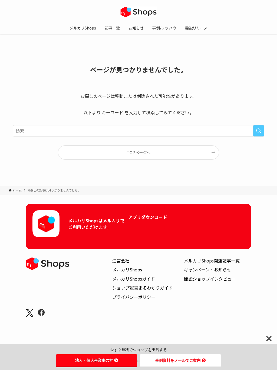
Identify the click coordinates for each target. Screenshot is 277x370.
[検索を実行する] (258, 131)
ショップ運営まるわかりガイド (142, 287)
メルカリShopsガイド (133, 278)
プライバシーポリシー (134, 297)
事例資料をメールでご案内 (178, 360)
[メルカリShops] (138, 12)
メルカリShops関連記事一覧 (212, 260)
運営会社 (121, 260)
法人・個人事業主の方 (94, 360)
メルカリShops (127, 269)
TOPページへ (138, 152)
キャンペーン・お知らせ (207, 269)
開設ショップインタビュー (210, 278)
